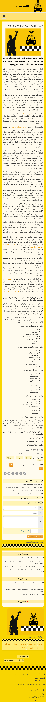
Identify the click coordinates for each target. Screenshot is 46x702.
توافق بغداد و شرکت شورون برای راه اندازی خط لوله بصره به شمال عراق (24, 487)
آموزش (39, 648)
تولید (39, 460)
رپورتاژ (28, 458)
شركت (7, 644)
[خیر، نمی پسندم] (41, 468)
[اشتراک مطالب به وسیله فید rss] (5, 473)
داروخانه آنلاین (26, 113)
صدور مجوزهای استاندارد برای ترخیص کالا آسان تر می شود (28, 558)
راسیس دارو (7, 279)
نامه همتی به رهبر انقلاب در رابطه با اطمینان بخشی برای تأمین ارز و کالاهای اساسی (24, 590)
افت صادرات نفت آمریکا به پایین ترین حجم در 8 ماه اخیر (28, 494)
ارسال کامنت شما (34, 536)
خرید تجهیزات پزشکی (19, 127)
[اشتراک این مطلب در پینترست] (13, 473)
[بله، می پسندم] (11, 465)
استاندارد (21, 648)
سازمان (32, 644)
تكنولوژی (10, 458)
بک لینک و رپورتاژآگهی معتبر (37, 696)
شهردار (30, 648)
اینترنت (19, 458)
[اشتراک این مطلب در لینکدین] (9, 473)
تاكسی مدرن (22, 6)
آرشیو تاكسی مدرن (39, 700)
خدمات (24, 644)
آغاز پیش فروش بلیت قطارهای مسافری (32, 484)
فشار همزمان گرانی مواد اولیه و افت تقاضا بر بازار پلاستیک (27, 490)
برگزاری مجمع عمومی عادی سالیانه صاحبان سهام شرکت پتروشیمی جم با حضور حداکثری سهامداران (23, 562)
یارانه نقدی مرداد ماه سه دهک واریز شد (33, 586)
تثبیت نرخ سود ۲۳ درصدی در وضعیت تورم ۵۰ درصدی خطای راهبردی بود (24, 566)
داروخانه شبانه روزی (11, 291)
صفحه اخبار (22, 656)
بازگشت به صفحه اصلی (13, 660)
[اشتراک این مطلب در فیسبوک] (20, 473)
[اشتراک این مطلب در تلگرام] (24, 473)
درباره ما (42, 693)
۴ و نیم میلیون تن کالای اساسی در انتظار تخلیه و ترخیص (29, 594)
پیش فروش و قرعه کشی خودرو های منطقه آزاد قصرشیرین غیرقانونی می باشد (24, 570)
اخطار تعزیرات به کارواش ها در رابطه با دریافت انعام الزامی (28, 583)
